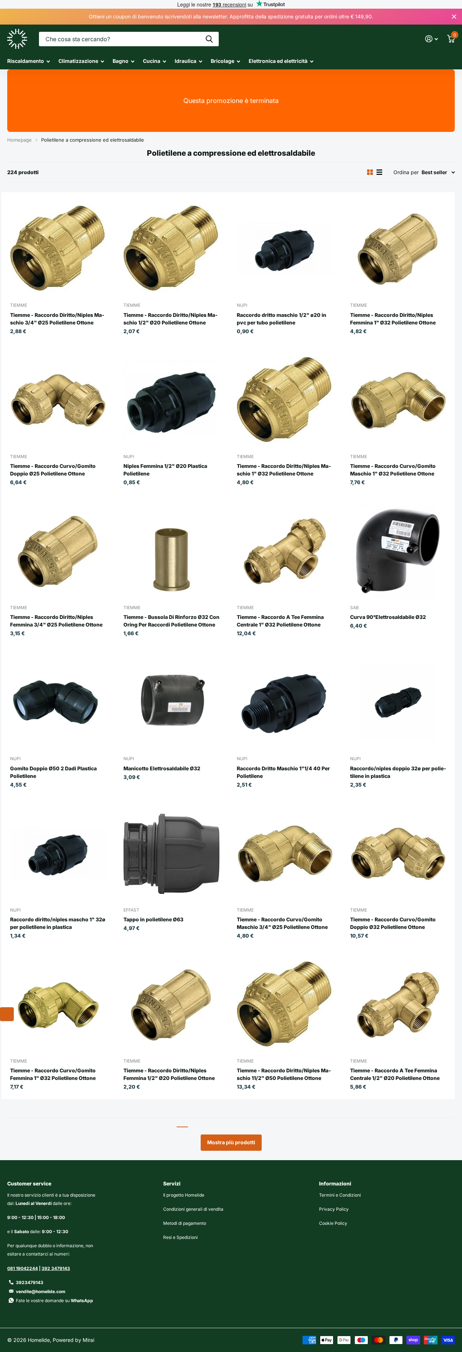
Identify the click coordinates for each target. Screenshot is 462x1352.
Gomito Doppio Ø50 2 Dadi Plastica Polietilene (53, 772)
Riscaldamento (25, 61)
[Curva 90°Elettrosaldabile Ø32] (398, 551)
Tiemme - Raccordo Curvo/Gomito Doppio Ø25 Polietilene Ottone (53, 470)
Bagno (120, 61)
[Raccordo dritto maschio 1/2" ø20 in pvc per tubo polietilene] (285, 249)
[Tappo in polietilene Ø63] (171, 854)
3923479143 (29, 1282)
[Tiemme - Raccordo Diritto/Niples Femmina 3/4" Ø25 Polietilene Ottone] (58, 551)
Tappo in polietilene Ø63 (153, 919)
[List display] (379, 172)
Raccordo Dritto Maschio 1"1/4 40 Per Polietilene (283, 772)
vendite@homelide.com (40, 1291)
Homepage (19, 140)
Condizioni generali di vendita (193, 1209)
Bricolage (222, 61)
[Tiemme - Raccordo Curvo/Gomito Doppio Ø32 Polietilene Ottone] (398, 854)
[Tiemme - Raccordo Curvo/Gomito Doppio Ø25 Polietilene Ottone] (58, 400)
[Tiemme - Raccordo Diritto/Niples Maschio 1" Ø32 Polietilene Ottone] (285, 400)
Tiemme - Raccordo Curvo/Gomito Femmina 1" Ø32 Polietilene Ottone (53, 1074)
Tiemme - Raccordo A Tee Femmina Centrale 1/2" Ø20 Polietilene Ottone (395, 1074)
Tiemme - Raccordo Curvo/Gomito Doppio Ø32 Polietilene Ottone (393, 923)
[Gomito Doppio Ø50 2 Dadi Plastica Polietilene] (58, 702)
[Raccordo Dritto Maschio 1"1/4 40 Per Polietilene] (285, 702)
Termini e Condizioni (340, 1195)
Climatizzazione (78, 61)
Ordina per (406, 172)
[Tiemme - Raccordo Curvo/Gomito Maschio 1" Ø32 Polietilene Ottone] (398, 400)
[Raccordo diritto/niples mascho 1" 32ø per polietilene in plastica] (58, 854)
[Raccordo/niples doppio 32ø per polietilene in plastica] (398, 702)
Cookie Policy (333, 1223)
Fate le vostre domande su (54, 1300)
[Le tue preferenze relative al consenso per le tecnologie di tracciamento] (7, 1014)
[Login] (431, 39)
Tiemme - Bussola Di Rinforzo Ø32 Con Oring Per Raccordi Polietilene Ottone (171, 621)
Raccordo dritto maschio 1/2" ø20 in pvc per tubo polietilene (281, 319)
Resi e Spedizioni (180, 1237)
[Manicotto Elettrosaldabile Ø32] (171, 702)
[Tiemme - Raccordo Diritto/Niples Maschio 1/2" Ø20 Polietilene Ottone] (171, 249)
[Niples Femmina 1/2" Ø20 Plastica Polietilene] (171, 400)
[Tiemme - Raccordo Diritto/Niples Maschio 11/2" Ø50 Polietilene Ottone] (285, 1005)
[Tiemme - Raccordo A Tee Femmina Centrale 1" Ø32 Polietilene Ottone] (285, 551)
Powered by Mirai (73, 1340)
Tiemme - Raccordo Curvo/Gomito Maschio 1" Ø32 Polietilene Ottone (393, 470)
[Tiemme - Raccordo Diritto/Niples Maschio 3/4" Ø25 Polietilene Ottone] (58, 249)
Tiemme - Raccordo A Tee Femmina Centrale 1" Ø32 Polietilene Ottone (280, 621)
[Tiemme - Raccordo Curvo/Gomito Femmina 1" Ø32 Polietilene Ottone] (58, 1005)
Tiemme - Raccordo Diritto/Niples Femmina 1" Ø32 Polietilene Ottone (393, 319)
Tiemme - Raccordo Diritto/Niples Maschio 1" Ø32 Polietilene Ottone (284, 470)
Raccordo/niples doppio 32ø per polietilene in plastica (398, 772)
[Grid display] (370, 172)
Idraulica (185, 61)
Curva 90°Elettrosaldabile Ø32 (388, 617)
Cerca (209, 39)
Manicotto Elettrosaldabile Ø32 (161, 768)
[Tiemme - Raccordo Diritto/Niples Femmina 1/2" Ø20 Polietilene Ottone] (171, 1005)
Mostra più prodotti (231, 1142)
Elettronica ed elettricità (278, 61)
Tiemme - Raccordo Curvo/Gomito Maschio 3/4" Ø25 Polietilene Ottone (282, 923)
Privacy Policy (334, 1209)
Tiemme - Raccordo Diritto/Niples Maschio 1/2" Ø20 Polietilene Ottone (170, 319)
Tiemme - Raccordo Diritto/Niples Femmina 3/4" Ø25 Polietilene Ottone (56, 621)
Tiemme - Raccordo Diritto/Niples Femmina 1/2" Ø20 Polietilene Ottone (169, 1074)
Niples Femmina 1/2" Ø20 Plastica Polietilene (165, 470)
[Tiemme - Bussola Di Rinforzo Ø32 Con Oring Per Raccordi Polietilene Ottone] (171, 551)
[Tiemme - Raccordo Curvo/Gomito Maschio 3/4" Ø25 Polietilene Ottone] (285, 854)
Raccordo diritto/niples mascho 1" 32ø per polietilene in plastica (57, 923)
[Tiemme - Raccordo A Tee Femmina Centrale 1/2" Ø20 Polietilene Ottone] (398, 1005)
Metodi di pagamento (184, 1223)
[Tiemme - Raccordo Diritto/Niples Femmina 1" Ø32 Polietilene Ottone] (398, 249)
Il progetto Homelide (183, 1195)
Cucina (151, 61)
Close (454, 17)
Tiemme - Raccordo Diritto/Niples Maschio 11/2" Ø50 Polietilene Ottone (284, 1074)
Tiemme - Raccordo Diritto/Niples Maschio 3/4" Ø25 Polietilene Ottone (57, 319)
